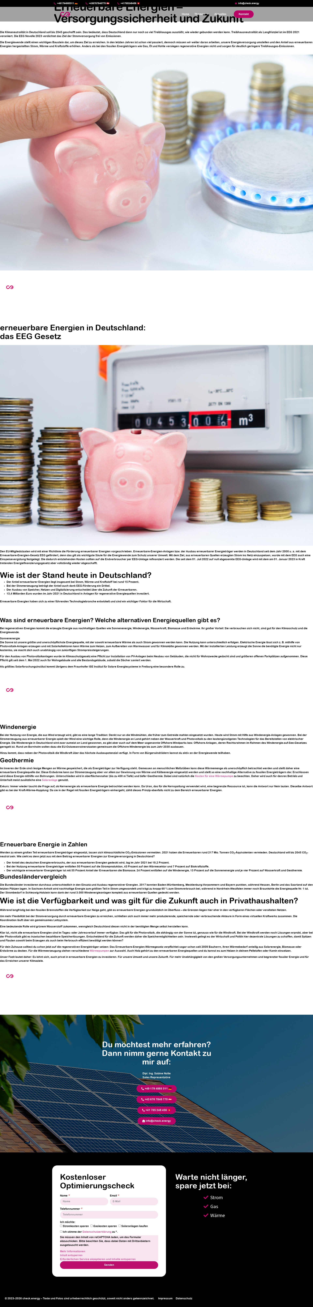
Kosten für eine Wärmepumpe (214, 776)
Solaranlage (50, 780)
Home (185, 14)
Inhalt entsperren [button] (71, 1255)
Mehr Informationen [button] (72, 1251)
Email (114, 1195)
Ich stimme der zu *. (90, 1231)
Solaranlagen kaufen (134, 1226)
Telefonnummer (70, 1209)
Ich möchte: (67, 1222)
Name (64, 1195)
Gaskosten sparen (105, 1226)
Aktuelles (220, 14)
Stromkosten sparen (76, 1226)
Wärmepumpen (99, 951)
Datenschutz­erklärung (97, 1231)
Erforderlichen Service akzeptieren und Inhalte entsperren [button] (98, 1259)
